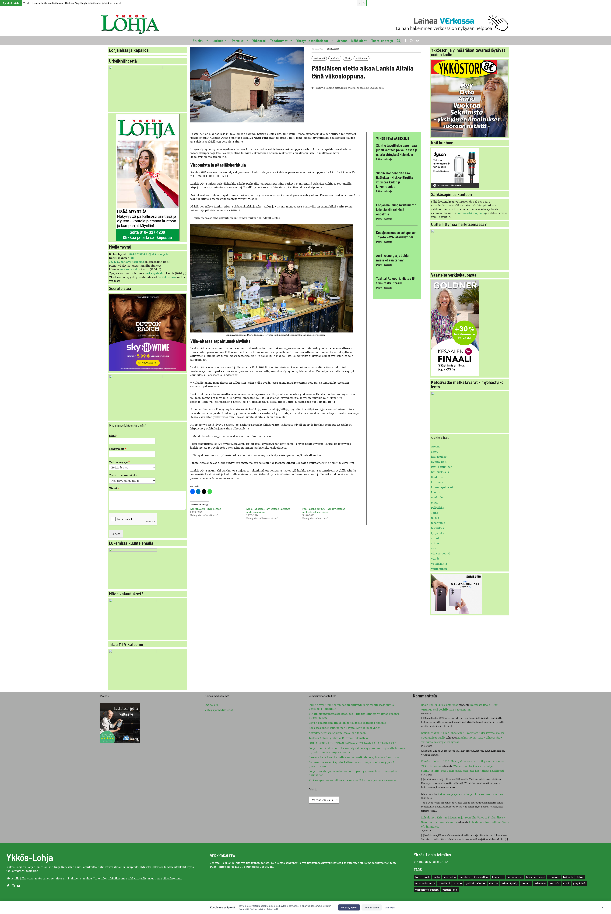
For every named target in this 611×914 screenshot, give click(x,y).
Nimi (113, 435)
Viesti (114, 488)
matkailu (334, 58)
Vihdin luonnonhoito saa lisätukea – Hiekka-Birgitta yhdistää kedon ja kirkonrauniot (72, 3)
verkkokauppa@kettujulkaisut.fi (323, 862)
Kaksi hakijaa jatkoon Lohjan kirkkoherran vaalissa (470, 794)
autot (434, 451)
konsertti (497, 876)
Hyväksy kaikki (349, 907)
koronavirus (514, 876)
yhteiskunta (439, 563)
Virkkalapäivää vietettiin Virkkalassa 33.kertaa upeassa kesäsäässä (352, 780)
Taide (434, 512)
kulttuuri (437, 482)
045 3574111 (267, 866)
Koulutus (436, 477)
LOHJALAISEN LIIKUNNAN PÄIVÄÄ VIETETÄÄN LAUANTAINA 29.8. (353, 743)
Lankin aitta (333, 87)
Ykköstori (259, 41)
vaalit (435, 548)
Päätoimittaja (384, 159)
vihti (566, 883)
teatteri (526, 883)
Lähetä (116, 534)
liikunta (568, 876)
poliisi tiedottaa (475, 883)
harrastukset (439, 456)
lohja (344, 87)
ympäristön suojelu (427, 889)
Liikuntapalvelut (442, 487)
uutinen (436, 543)
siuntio (493, 883)
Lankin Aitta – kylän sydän (205, 508)
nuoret (458, 883)
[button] (398, 40)
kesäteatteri (481, 876)
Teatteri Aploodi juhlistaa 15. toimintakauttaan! (339, 738)
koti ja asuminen (441, 466)
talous (435, 517)
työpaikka (437, 533)
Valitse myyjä (119, 462)
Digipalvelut (212, 705)
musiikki (444, 883)
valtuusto (540, 883)
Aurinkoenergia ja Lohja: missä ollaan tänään (337, 733)
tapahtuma (438, 523)
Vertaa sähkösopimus (471, 213)
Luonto (435, 492)
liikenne (554, 876)
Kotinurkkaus (440, 472)
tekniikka (437, 528)
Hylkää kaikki (372, 907)
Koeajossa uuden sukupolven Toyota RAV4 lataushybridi (344, 727)
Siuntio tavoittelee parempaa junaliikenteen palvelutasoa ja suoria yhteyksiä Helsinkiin (397, 150)
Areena (342, 41)
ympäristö (579, 883)
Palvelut (237, 41)
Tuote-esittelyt (382, 41)
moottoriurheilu (425, 883)
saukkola (378, 87)
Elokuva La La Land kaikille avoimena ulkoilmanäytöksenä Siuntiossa (354, 757)
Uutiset (217, 41)
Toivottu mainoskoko (123, 475)
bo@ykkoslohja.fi (157, 254)
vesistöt (554, 883)
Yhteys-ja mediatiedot (312, 41)
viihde (435, 558)
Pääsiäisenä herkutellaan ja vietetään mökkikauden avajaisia (323, 510)
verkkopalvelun (130, 269)
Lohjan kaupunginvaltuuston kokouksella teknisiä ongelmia (396, 209)
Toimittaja (333, 48)
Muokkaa (390, 907)
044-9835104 (137, 254)
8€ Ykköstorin (166, 277)
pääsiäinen (366, 87)
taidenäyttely (510, 883)
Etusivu (198, 41)
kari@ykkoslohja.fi (132, 261)
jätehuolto (450, 876)
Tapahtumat (279, 41)
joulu (437, 876)
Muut (347, 58)
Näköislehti (359, 41)
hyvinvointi (319, 58)
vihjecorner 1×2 (440, 553)
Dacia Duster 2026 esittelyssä (439, 705)
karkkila (465, 876)
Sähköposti (117, 448)
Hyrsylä (320, 87)
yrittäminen (361, 58)
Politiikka (437, 507)
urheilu (435, 538)
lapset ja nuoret (535, 876)
